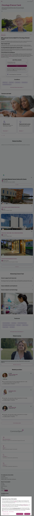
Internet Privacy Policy (5, 511)
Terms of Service (11, 511)
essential (15, 501)
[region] (16, 506)
